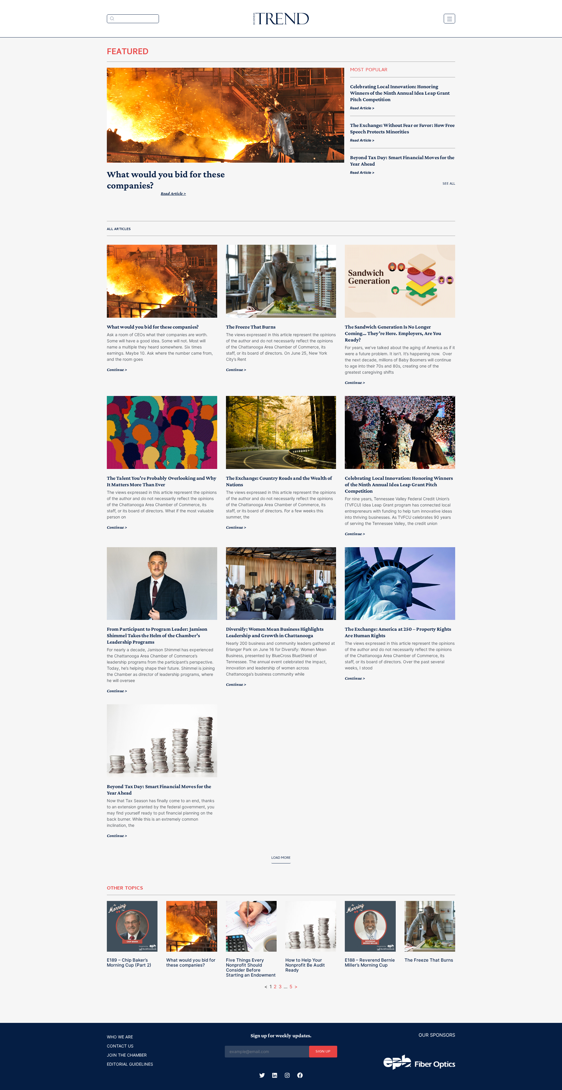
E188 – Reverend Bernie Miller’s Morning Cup (370, 962)
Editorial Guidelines (130, 1064)
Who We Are (120, 1036)
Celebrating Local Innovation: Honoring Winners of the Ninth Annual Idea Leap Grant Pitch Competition (400, 93)
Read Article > (173, 193)
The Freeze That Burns (250, 327)
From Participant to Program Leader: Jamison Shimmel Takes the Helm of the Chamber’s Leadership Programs (157, 635)
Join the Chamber (127, 1054)
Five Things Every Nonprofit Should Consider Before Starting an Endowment (251, 967)
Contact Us (120, 1045)
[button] (281, 859)
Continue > (117, 369)
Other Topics (125, 889)
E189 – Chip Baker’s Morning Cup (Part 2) (129, 962)
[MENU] (449, 18)
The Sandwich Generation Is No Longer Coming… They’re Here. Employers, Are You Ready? (393, 333)
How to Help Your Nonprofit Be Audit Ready (305, 965)
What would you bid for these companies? (153, 327)
